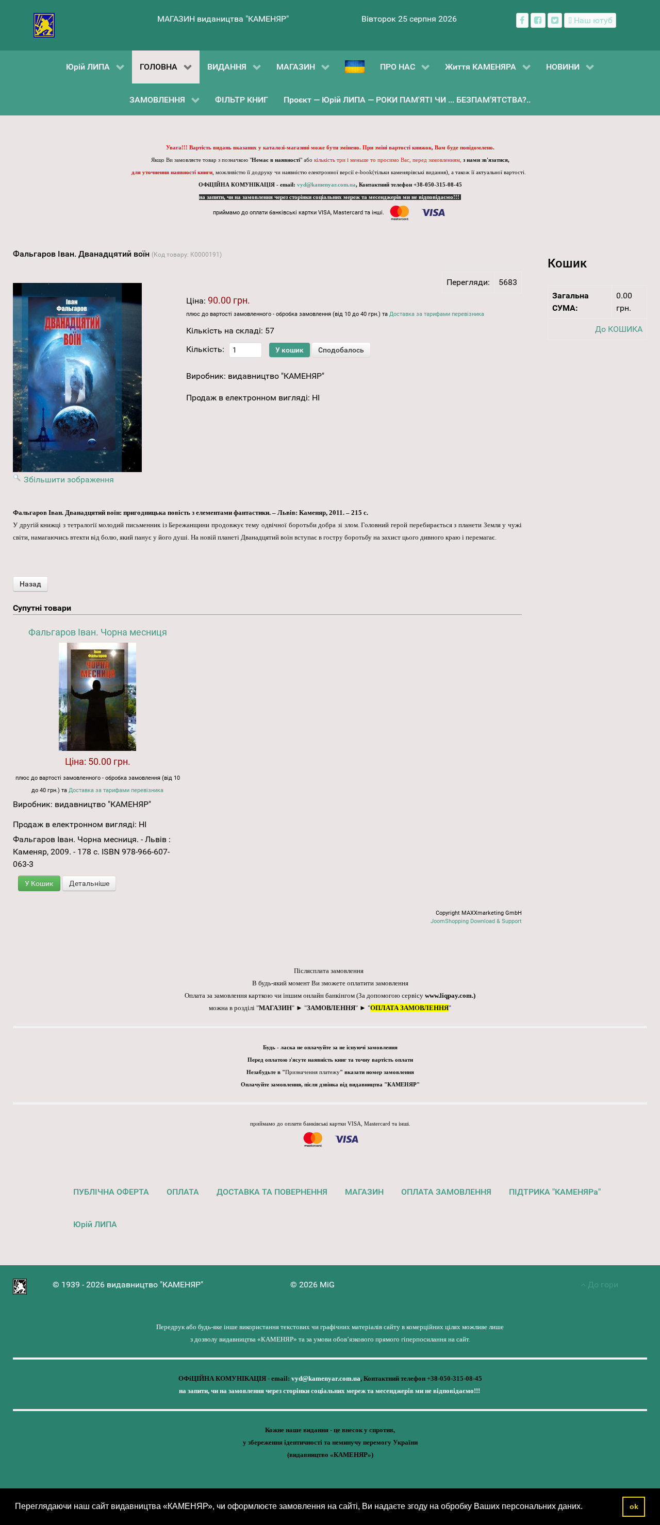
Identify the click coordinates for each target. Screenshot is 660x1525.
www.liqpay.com (448, 995)
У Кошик (39, 883)
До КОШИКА (618, 329)
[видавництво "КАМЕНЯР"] (44, 24)
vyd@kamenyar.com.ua (326, 185)
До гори (602, 1284)
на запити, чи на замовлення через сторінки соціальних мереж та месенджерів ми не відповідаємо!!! (330, 197)
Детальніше (89, 883)
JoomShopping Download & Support (476, 921)
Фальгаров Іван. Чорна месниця (97, 632)
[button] (586, 1507)
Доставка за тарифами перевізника (436, 314)
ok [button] (634, 1506)
